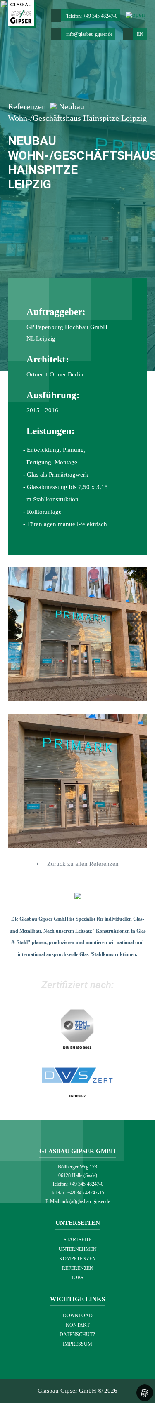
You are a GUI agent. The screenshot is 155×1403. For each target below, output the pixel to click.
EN (138, 34)
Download (78, 1315)
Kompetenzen (77, 1259)
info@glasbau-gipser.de (89, 34)
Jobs (77, 1278)
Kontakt (78, 1325)
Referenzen (28, 106)
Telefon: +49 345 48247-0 (91, 16)
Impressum (77, 1344)
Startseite (78, 1240)
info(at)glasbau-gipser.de (86, 1201)
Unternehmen (78, 1249)
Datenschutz (77, 1334)
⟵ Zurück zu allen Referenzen (77, 863)
